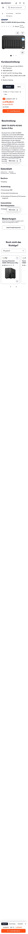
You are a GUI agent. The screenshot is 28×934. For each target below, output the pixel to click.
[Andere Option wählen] (23, 250)
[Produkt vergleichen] (22, 52)
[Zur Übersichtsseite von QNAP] (4, 19)
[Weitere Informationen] (20, 92)
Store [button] (19, 86)
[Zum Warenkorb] (24, 3)
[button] (16, 99)
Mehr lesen (12, 160)
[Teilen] (17, 33)
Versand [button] (8, 86)
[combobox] (12, 251)
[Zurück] (4, 42)
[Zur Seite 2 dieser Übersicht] (13, 55)
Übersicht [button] (4, 923)
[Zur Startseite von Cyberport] (6, 3)
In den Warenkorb (15, 111)
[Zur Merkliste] (20, 3)
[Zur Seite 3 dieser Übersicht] (16, 55)
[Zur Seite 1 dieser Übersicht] (11, 55)
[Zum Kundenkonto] (16, 3)
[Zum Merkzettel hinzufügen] (22, 33)
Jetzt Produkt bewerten (13, 227)
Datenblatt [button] (20, 923)
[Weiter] (23, 42)
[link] (7, 26)
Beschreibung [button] (12, 923)
